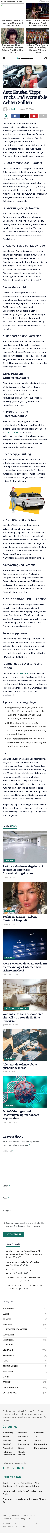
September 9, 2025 (10, 1122)
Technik (6, 1382)
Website (7, 1210)
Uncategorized (10, 1387)
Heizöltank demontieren (16, 1008)
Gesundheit (8, 1334)
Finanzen (7, 1319)
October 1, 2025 (9, 924)
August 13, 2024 (26, 109)
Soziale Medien (10, 1366)
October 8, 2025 (9, 1072)
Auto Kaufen (12, 432)
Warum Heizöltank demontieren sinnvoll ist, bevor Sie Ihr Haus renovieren (23, 1017)
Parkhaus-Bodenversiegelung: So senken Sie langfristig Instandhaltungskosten (23, 870)
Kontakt (32, 1518)
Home (5, 1516)
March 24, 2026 (9, 877)
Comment (8, 1150)
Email (6, 1198)
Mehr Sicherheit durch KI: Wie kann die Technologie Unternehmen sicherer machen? (25, 967)
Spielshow (8, 1371)
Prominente (9, 1355)
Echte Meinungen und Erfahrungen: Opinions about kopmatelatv (21, 1115)
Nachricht (8, 1350)
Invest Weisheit (15, 1524)
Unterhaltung (10, 1392)
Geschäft (9, 861)
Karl (13, 109)
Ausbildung (8, 1308)
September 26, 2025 (11, 1025)
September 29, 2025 (11, 975)
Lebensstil (8, 1340)
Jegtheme (24, 1526)
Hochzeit (10, 1344)
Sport (6, 1377)
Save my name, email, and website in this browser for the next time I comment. (25, 1224)
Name (6, 1185)
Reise (5, 1361)
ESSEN (6, 1314)
